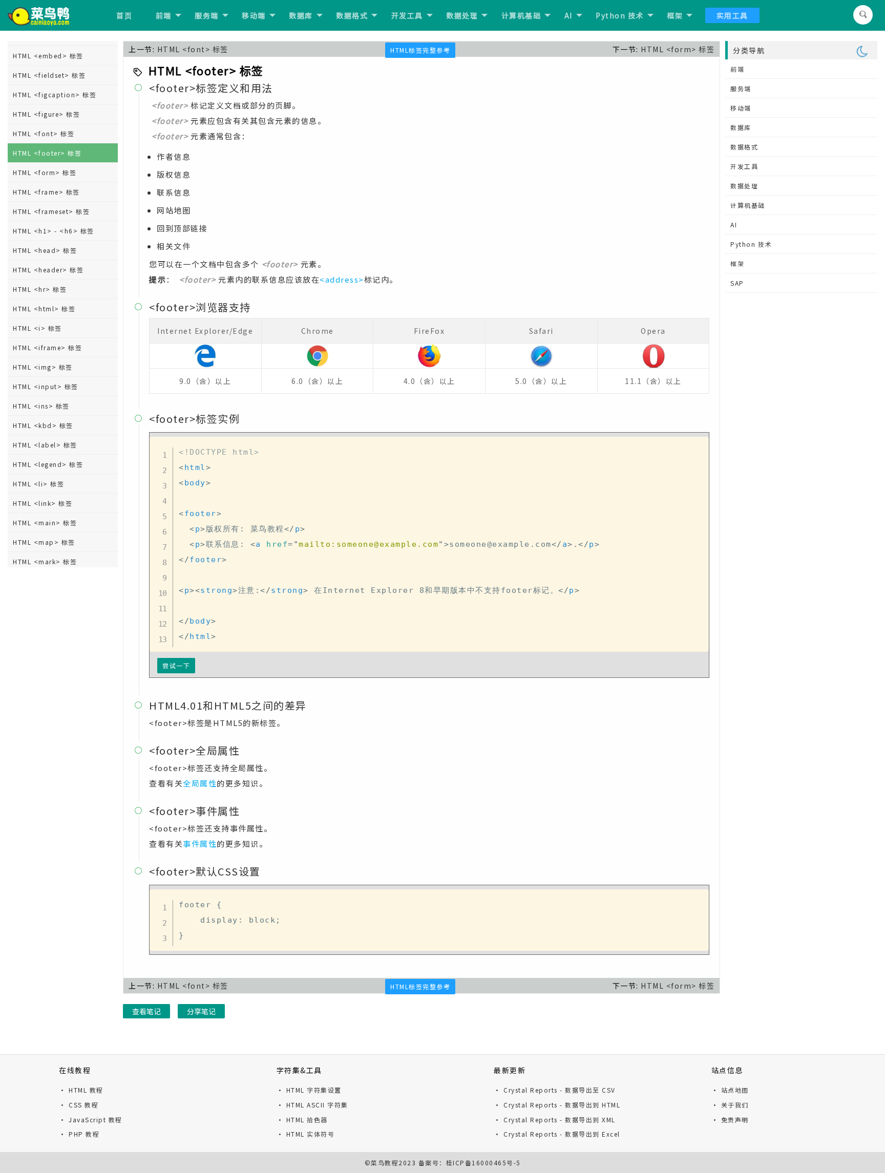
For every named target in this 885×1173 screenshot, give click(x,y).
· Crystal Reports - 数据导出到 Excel (557, 1133)
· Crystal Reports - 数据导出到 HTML (557, 1104)
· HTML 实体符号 (306, 1133)
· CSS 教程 (78, 1104)
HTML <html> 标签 (44, 308)
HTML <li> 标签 (38, 483)
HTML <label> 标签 (45, 444)
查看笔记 (146, 1011)
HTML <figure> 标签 (46, 114)
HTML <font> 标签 (43, 133)
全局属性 (200, 783)
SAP (737, 283)
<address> (342, 279)
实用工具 (732, 15)
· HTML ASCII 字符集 (312, 1104)
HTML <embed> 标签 (48, 55)
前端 (164, 15)
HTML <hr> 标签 (40, 289)
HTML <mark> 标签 (45, 561)
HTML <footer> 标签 (47, 152)
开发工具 (407, 15)
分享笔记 (201, 1011)
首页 (124, 15)
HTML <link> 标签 (42, 503)
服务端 (207, 15)
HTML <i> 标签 (37, 328)
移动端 (254, 15)
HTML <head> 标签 (45, 250)
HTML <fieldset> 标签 (49, 75)
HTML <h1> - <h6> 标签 (53, 230)
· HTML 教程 (81, 1089)
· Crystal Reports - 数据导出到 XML (555, 1119)
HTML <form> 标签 (44, 172)
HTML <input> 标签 (45, 386)
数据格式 (352, 15)
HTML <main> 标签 (45, 522)
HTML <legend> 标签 (48, 464)
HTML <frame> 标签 (46, 191)
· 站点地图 (730, 1089)
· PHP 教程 (79, 1133)
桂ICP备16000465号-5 (483, 1162)
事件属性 (200, 843)
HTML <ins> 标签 (41, 405)
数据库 (301, 15)
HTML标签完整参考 (420, 50)
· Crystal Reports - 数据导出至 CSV (555, 1089)
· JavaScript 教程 (90, 1119)
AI (568, 15)
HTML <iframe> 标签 (47, 347)
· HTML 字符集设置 (309, 1089)
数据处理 (462, 15)
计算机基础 (521, 15)
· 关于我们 (730, 1104)
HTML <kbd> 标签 (43, 425)
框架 (675, 15)
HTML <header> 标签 (48, 269)
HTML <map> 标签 (44, 542)
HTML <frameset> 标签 (51, 211)
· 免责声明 (730, 1119)
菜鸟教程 (384, 1162)
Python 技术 (620, 15)
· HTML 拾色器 (302, 1119)
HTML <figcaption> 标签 (54, 94)
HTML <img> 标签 (43, 366)
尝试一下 (176, 665)
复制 (698, 446)
